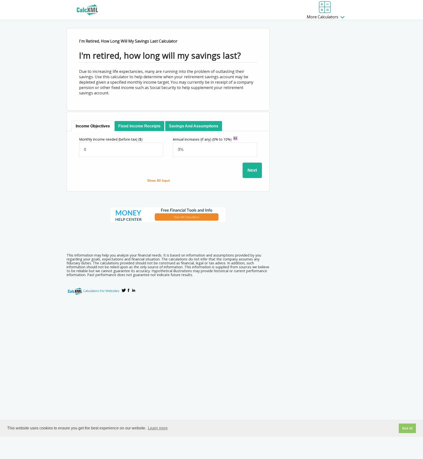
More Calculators (323, 17)
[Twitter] (123, 290)
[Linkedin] (133, 290)
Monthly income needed (110, 139)
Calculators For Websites (101, 291)
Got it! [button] (407, 428)
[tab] (93, 126)
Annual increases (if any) (202, 139)
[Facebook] (128, 290)
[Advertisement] (168, 236)
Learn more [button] (158, 428)
